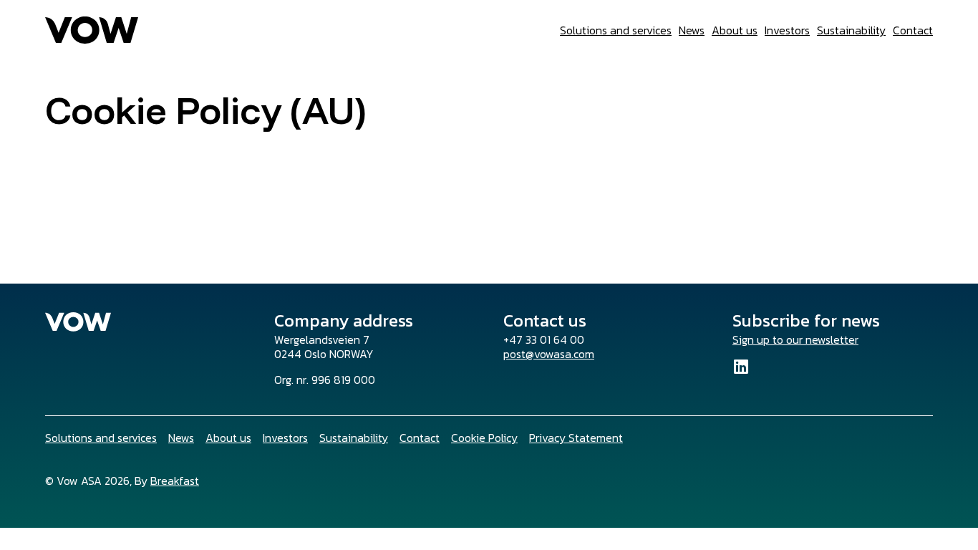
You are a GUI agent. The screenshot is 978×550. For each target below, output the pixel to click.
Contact (913, 30)
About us (734, 30)
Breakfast (174, 480)
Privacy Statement (576, 437)
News (692, 30)
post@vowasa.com (548, 353)
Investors (787, 30)
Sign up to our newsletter (795, 339)
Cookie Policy (484, 437)
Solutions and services (616, 30)
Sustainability (851, 30)
